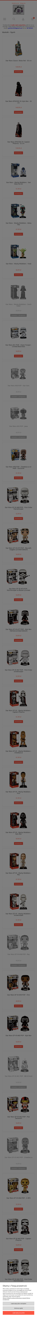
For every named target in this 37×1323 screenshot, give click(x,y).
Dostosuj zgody (18, 1308)
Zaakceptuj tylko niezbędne (18, 1303)
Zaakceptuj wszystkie (18, 1313)
